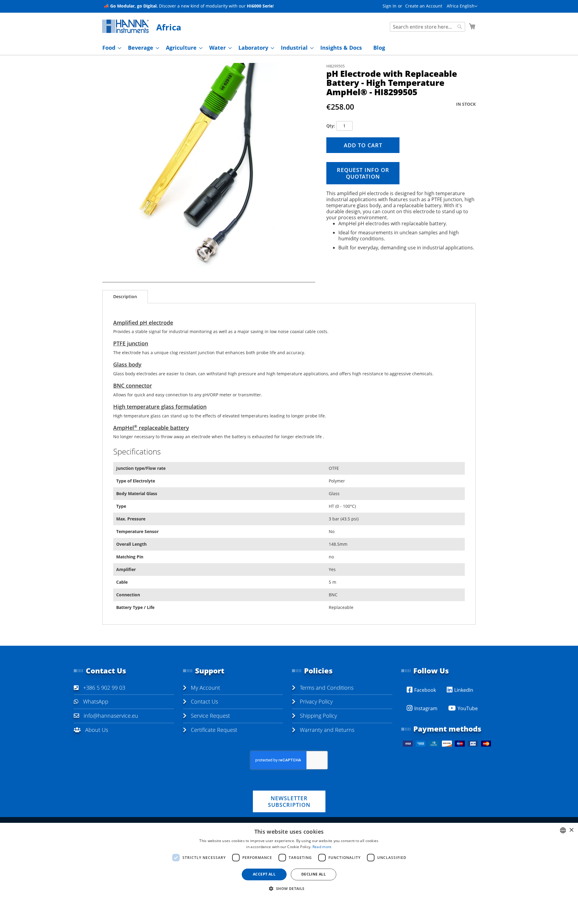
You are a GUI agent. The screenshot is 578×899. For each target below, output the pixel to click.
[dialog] (289, 861)
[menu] (289, 48)
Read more (322, 846)
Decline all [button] (313, 874)
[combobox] (427, 27)
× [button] (571, 830)
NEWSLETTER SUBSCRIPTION (289, 801)
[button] (462, 6)
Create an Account (423, 6)
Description (125, 296)
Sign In (389, 6)
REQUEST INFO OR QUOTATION (363, 173)
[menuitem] (110, 48)
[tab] (125, 296)
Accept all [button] (264, 874)
